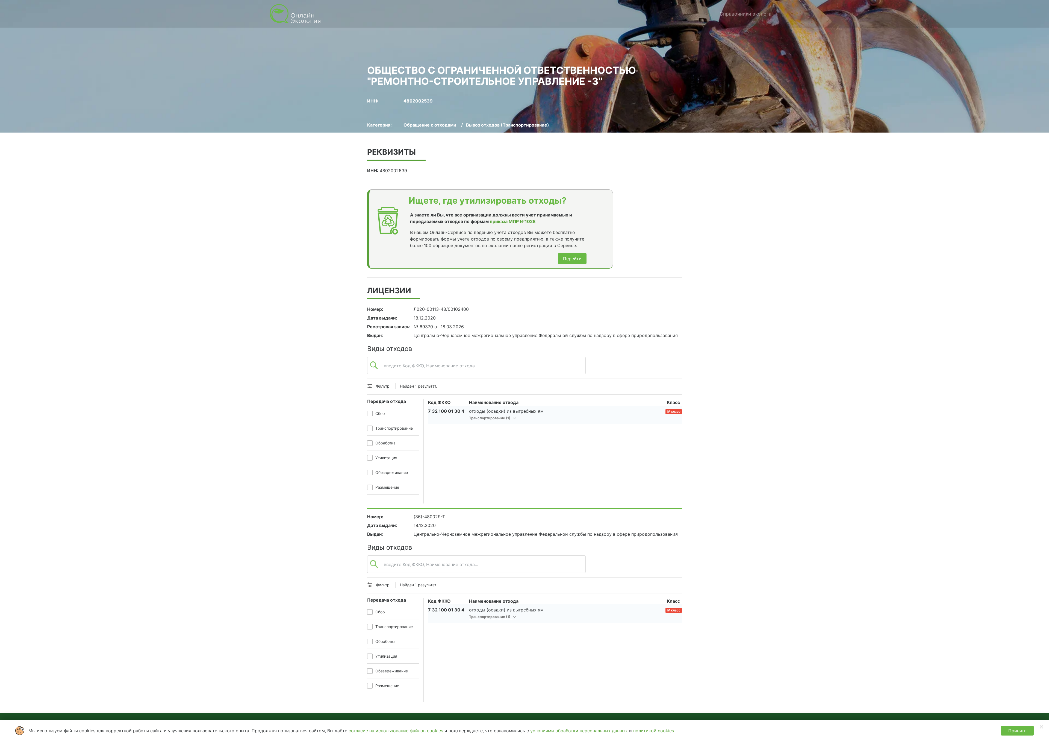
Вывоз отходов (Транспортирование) (507, 125)
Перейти (572, 258)
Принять (1017, 730)
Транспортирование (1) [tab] (490, 418)
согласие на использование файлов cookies (396, 730)
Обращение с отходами (429, 125)
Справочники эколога (745, 14)
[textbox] (476, 368)
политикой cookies (653, 730)
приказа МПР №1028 (513, 221)
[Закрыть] (1041, 726)
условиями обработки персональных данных (579, 730)
